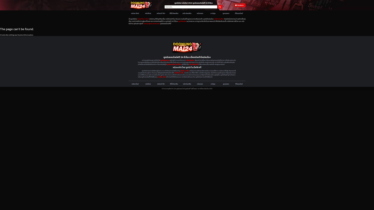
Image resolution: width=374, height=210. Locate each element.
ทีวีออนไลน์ (239, 13)
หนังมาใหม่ (135, 13)
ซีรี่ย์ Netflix (174, 13)
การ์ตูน (213, 13)
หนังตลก (200, 13)
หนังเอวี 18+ (161, 13)
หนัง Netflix (187, 13)
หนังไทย (148, 13)
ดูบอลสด (226, 13)
